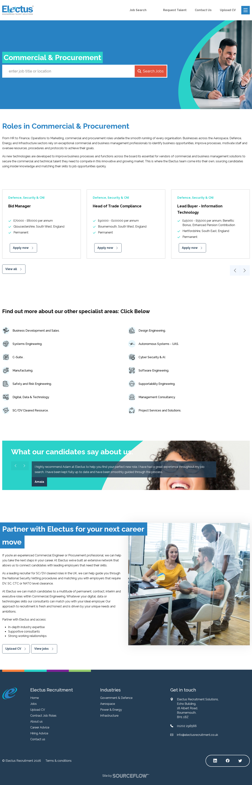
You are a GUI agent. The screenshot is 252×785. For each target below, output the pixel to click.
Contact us (37, 739)
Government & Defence (116, 698)
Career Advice (39, 727)
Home (34, 698)
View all (11, 269)
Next (244, 270)
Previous (235, 270)
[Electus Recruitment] (9, 693)
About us (36, 721)
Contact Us (203, 10)
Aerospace (107, 704)
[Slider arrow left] (15, 465)
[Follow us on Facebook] (227, 761)
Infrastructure (109, 715)
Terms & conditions (58, 760)
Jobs (33, 704)
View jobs (41, 648)
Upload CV (228, 10)
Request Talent (175, 10)
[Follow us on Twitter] (240, 761)
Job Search (138, 10)
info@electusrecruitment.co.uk (197, 735)
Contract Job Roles (43, 715)
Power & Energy (111, 709)
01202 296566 (187, 726)
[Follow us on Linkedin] (215, 761)
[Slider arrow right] (24, 465)
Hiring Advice (39, 733)
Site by (107, 775)
